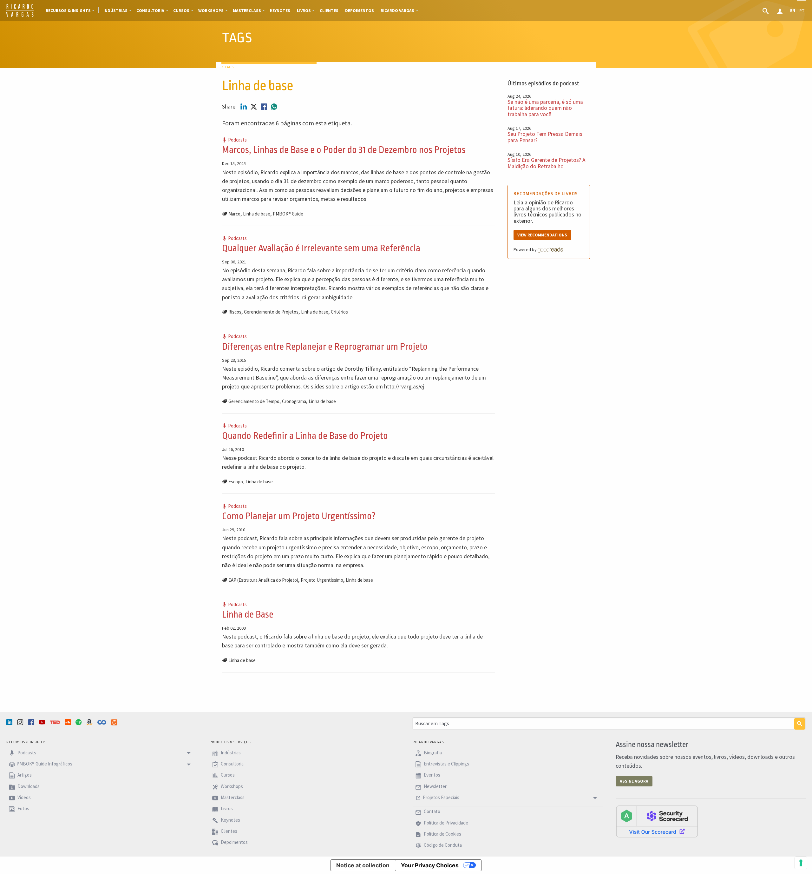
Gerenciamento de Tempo (253, 401)
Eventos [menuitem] (431, 775)
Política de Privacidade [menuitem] (445, 823)
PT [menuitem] (802, 10)
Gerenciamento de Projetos (271, 312)
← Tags (227, 66)
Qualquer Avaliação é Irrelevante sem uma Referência (321, 248)
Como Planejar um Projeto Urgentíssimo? (299, 516)
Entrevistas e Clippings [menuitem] (446, 764)
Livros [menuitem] (304, 10)
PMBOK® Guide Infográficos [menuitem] (44, 764)
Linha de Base (247, 614)
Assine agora (634, 781)
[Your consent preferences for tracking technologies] (801, 863)
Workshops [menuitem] (211, 10)
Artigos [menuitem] (24, 775)
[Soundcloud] (68, 722)
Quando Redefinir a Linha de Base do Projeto (305, 436)
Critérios (339, 312)
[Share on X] (254, 106)
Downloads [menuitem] (28, 786)
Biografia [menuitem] (432, 753)
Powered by (526, 249)
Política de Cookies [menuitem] (442, 834)
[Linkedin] (10, 722)
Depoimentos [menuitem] (359, 10)
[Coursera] (102, 722)
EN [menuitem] (792, 10)
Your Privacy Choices (430, 865)
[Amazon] (90, 722)
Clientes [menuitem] (329, 10)
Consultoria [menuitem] (150, 10)
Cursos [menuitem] (181, 10)
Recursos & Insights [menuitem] (68, 10)
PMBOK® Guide (288, 214)
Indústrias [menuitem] (115, 10)
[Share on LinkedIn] (244, 106)
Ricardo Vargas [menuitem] (397, 10)
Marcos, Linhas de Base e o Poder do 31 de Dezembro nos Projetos (344, 150)
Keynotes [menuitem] (280, 10)
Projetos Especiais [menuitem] (441, 797)
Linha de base (256, 214)
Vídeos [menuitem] (23, 797)
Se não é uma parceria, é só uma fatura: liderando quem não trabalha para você (545, 108)
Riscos (234, 312)
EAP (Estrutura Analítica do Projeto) (263, 580)
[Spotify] (79, 722)
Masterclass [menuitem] (247, 10)
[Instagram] (21, 722)
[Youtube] (43, 722)
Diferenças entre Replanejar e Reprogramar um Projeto (325, 346)
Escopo (235, 482)
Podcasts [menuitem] (26, 753)
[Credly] (115, 722)
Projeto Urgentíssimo (322, 580)
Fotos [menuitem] (22, 809)
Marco (234, 214)
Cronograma (294, 401)
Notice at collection (363, 865)
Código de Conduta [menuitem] (442, 845)
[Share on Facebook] (264, 106)
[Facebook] (32, 722)
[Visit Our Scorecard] (657, 821)
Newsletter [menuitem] (435, 786)
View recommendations (542, 235)
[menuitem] (766, 10)
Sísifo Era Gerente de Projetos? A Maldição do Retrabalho (547, 162)
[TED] (55, 722)
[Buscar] (799, 724)
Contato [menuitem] (431, 812)
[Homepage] (20, 15)
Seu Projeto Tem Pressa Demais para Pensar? (545, 136)
